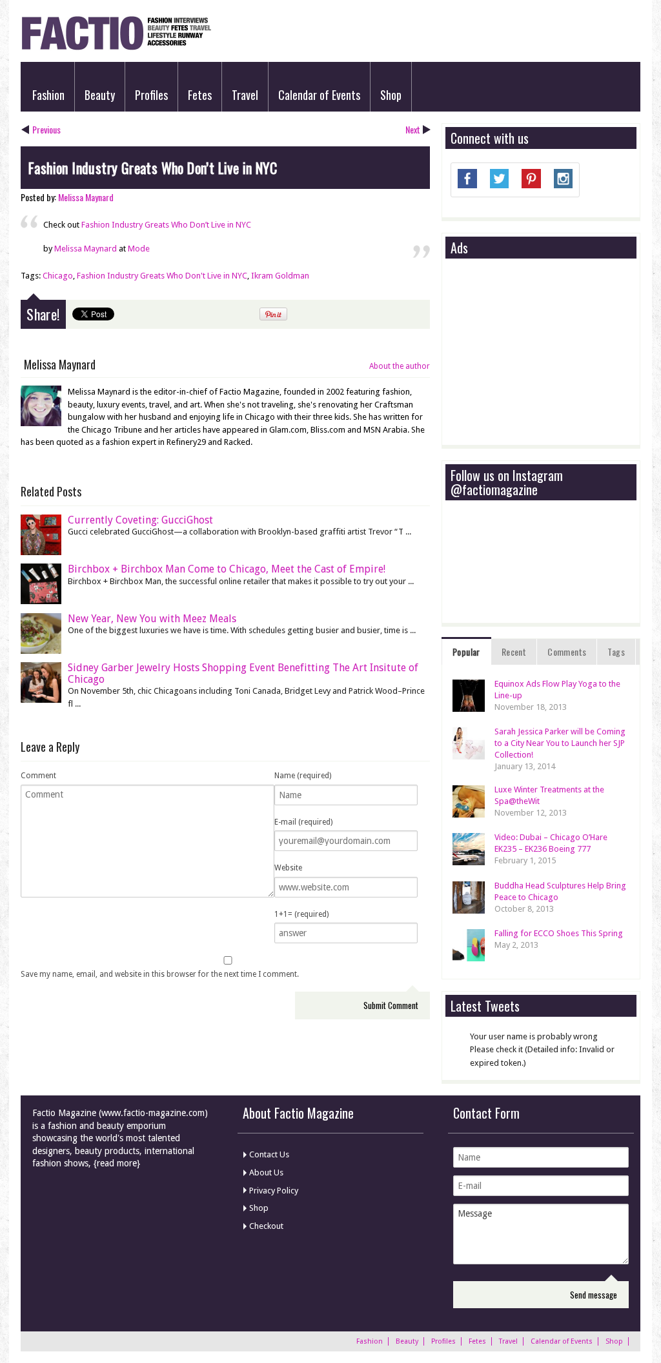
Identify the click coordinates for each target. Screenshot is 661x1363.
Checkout (266, 1226)
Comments (566, 651)
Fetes (200, 94)
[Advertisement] (547, 352)
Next (412, 129)
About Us (266, 1172)
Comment (38, 775)
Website (288, 867)
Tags (616, 651)
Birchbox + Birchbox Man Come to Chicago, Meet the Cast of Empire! (226, 569)
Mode (139, 248)
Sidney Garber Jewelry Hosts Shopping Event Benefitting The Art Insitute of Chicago (243, 673)
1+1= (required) (301, 914)
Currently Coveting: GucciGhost (140, 520)
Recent (514, 651)
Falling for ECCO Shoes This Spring (558, 933)
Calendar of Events (319, 94)
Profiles (151, 94)
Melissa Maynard (86, 197)
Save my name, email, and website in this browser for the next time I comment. (160, 974)
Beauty (100, 94)
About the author (399, 366)
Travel (245, 94)
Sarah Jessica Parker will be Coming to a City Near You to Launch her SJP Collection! (559, 743)
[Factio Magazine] (116, 48)
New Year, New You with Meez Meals (152, 619)
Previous (46, 129)
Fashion (48, 94)
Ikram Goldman (280, 275)
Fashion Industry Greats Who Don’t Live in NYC (166, 225)
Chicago (58, 275)
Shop (391, 94)
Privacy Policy (273, 1190)
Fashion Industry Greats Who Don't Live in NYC (162, 275)
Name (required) (302, 775)
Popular (466, 651)
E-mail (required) (303, 822)
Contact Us (269, 1154)
